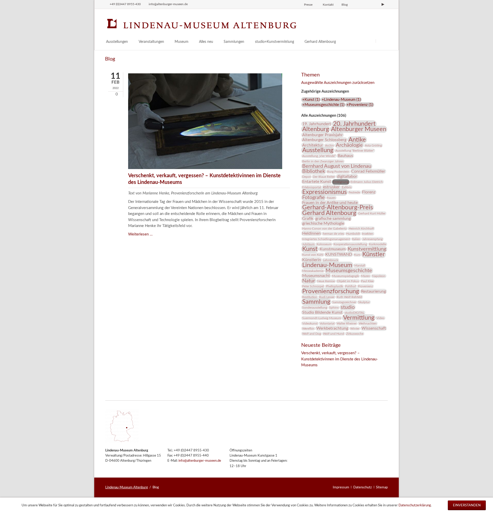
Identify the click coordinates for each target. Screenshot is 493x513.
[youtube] (382, 4)
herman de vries (333, 233)
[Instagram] (357, 4)
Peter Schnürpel (313, 286)
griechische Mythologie (323, 223)
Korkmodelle (377, 244)
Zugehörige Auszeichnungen (325, 91)
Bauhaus (345, 156)
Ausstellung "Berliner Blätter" (354, 150)
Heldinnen (311, 233)
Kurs (357, 254)
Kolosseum (324, 244)
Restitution (309, 297)
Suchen (382, 41)
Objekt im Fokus (348, 281)
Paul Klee (367, 281)
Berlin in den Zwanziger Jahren (323, 161)
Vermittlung (358, 318)
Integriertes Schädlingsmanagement (326, 239)
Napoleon (378, 276)
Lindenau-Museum (327, 265)
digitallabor (347, 176)
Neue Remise (326, 281)
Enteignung (340, 181)
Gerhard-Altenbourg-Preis (337, 207)
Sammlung (316, 302)
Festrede (354, 192)
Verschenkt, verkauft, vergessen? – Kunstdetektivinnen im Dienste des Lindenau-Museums (339, 359)
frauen (331, 197)
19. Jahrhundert (316, 124)
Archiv (329, 145)
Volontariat (327, 323)
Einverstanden (467, 505)
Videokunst (310, 323)
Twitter (315, 372)
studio (348, 307)
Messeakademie (313, 270)
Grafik (307, 218)
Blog (345, 4)
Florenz (368, 192)
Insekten (367, 233)
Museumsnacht (316, 276)
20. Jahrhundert (354, 124)
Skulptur (364, 302)
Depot (306, 176)
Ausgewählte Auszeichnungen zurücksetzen (337, 83)
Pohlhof (350, 286)
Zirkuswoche (354, 333)
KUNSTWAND (338, 254)
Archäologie (349, 145)
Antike (357, 140)
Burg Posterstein (338, 171)
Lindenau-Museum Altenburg (126, 487)
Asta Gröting (373, 145)
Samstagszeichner (344, 302)
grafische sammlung (333, 218)
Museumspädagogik (345, 276)
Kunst (310, 249)
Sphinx (334, 307)
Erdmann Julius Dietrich (366, 181)
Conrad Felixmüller (368, 171)
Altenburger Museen (358, 129)
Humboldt (353, 233)
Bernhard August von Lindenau (336, 166)
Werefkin (308, 328)
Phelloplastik (334, 286)
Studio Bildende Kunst (322, 312)
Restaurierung (373, 291)
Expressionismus (324, 192)
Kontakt (328, 4)
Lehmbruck (330, 260)
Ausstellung (317, 150)
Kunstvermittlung (367, 249)
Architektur (312, 145)
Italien (356, 239)
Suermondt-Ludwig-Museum (321, 318)
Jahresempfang (372, 239)
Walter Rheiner (347, 323)
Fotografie (313, 197)
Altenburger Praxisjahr (322, 135)
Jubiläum (308, 244)
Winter (354, 328)
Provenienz (365, 286)
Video (380, 318)
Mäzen (365, 276)
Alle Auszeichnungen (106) (323, 115)
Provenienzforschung (330, 291)
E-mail (326, 372)
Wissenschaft (374, 328)
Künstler (373, 254)
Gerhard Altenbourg (329, 213)
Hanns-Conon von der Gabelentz (324, 228)
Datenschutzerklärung (415, 505)
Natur (308, 280)
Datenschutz (362, 487)
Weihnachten (368, 323)
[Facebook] (365, 4)
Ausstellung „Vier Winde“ (319, 155)
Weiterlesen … (140, 234)
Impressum (341, 487)
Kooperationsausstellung (350, 244)
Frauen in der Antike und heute (330, 203)
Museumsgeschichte (349, 270)
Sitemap (382, 487)
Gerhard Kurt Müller (371, 213)
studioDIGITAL (354, 312)
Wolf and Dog (311, 333)
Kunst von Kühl (312, 254)
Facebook (305, 372)
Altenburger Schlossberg (324, 140)
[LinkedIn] (374, 4)
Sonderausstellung (314, 307)
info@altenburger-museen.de (199, 460)
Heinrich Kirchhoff (361, 228)
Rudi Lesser (327, 297)
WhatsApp (336, 372)
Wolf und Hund (333, 333)
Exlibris (347, 187)
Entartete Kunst (316, 182)
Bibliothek (313, 171)
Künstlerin (311, 260)
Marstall (359, 265)
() (311, 100)
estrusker (331, 187)
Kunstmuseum (333, 249)
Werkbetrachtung (332, 328)
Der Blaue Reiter (324, 176)
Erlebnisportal (311, 187)
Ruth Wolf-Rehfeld (349, 297)
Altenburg (315, 129)
